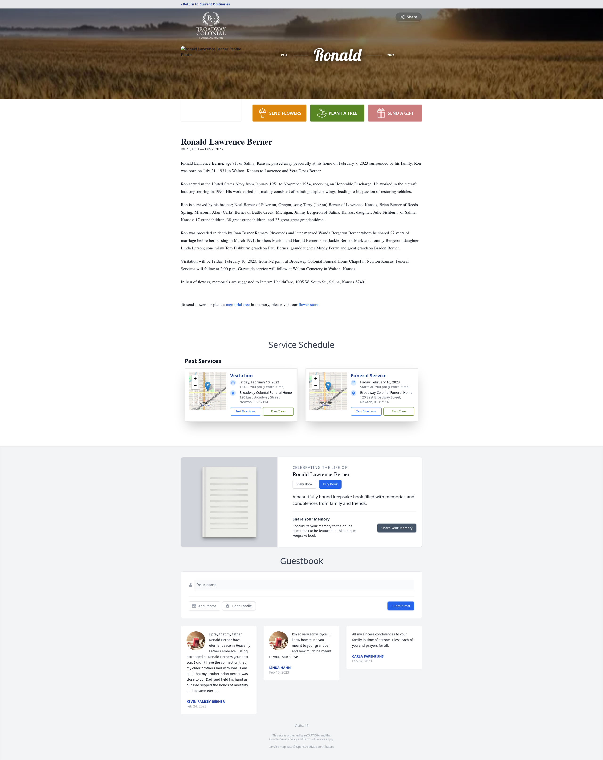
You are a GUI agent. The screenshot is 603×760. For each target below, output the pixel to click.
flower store (308, 304)
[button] (208, 386)
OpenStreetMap (306, 747)
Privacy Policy (288, 739)
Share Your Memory (396, 528)
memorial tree (238, 304)
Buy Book (330, 484)
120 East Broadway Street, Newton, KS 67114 (260, 399)
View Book (304, 484)
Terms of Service (314, 739)
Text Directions (245, 411)
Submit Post (400, 606)
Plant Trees (278, 411)
